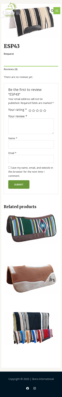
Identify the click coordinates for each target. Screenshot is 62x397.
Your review (17, 116)
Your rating (17, 110)
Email (12, 153)
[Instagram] (34, 388)
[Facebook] (27, 388)
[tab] (31, 69)
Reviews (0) (10, 69)
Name (12, 138)
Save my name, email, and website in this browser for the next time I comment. (30, 171)
